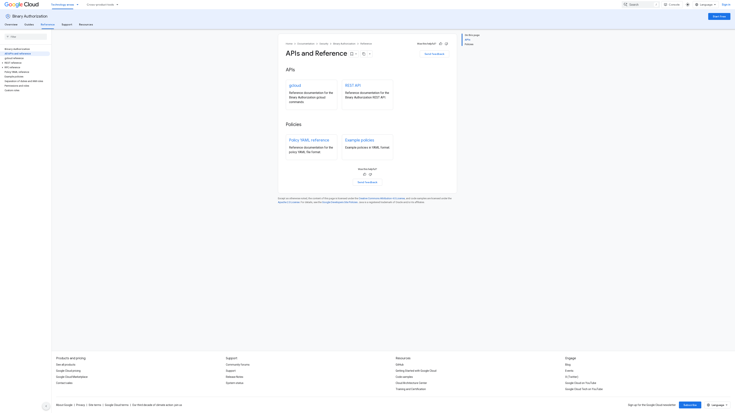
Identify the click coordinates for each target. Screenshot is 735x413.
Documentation (305, 43)
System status (234, 383)
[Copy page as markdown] (363, 54)
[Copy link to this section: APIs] (299, 70)
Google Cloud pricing (68, 370)
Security (323, 43)
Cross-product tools (100, 4)
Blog (568, 364)
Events (569, 370)
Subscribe (690, 405)
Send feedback (434, 54)
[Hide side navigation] (46, 406)
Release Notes (234, 376)
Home (289, 43)
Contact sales (64, 383)
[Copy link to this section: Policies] (305, 125)
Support (67, 24)
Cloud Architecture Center (411, 383)
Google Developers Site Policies (340, 202)
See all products (65, 364)
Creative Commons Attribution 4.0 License (382, 198)
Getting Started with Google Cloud (416, 370)
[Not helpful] (446, 44)
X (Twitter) (571, 376)
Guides (29, 24)
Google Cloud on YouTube (580, 383)
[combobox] (641, 4)
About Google (64, 404)
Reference (48, 24)
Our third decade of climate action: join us (157, 404)
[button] (25, 63)
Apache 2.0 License (289, 202)
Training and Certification (411, 389)
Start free (719, 16)
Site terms (95, 404)
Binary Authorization (29, 16)
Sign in (726, 4)
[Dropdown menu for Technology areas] (78, 4)
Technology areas (62, 4)
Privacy (80, 404)
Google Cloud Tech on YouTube (584, 389)
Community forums (238, 364)
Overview (11, 24)
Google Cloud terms (117, 404)
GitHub (400, 364)
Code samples (404, 376)
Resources (86, 24)
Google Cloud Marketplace (72, 376)
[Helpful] (440, 44)
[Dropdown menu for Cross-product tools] (118, 4)
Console (674, 4)
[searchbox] (26, 37)
